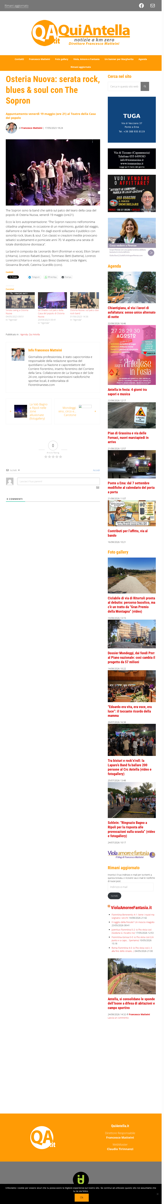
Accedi (96, 470)
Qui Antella (34, 334)
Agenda (24, 334)
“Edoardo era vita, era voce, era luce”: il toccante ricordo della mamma (130, 711)
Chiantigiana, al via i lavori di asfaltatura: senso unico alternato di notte (132, 312)
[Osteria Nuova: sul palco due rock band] (84, 300)
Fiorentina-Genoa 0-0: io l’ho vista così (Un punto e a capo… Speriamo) (133, 939)
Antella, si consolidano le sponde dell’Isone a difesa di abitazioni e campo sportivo (131, 1003)
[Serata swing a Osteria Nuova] (20, 300)
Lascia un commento (118, 1017)
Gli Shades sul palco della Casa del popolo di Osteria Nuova (51, 313)
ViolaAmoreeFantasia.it (131, 907)
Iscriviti (114, 895)
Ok (81, 1197)
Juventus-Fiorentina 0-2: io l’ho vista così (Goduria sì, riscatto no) (132, 931)
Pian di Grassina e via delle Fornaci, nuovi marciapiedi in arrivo (128, 437)
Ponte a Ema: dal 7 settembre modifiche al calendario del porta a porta (131, 487)
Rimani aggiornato (17, 6)
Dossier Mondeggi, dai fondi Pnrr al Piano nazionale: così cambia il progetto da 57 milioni (131, 657)
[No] (157, 1194)
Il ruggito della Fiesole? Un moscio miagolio (133, 922)
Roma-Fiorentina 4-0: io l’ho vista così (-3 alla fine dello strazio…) (132, 949)
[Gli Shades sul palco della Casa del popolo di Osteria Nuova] (52, 300)
